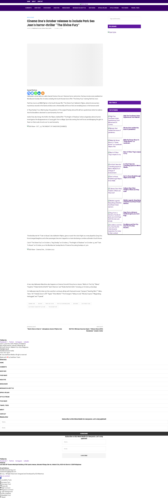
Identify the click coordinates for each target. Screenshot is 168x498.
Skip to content (5, 476)
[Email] (138, 1)
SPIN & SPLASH (102, 8)
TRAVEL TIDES (135, 8)
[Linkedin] (135, 1)
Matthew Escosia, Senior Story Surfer (41, 28)
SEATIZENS (92, 8)
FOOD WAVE (47, 8)
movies (40, 303)
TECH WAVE (124, 8)
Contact (40, 1)
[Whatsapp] (35, 93)
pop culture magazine (63, 303)
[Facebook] (129, 1)
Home (28, 1)
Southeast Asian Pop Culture (36, 307)
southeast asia (85, 303)
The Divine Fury (53, 307)
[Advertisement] (65, 36)
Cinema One (31, 303)
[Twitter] (131, 1)
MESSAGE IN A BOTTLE (79, 8)
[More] (43, 93)
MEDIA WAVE (66, 8)
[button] (0, 478)
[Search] (143, 8)
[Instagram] (133, 1)
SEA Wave (75, 303)
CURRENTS (28, 8)
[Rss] (140, 1)
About (34, 1)
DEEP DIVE (38, 8)
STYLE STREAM (114, 8)
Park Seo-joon (50, 303)
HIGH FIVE (56, 8)
